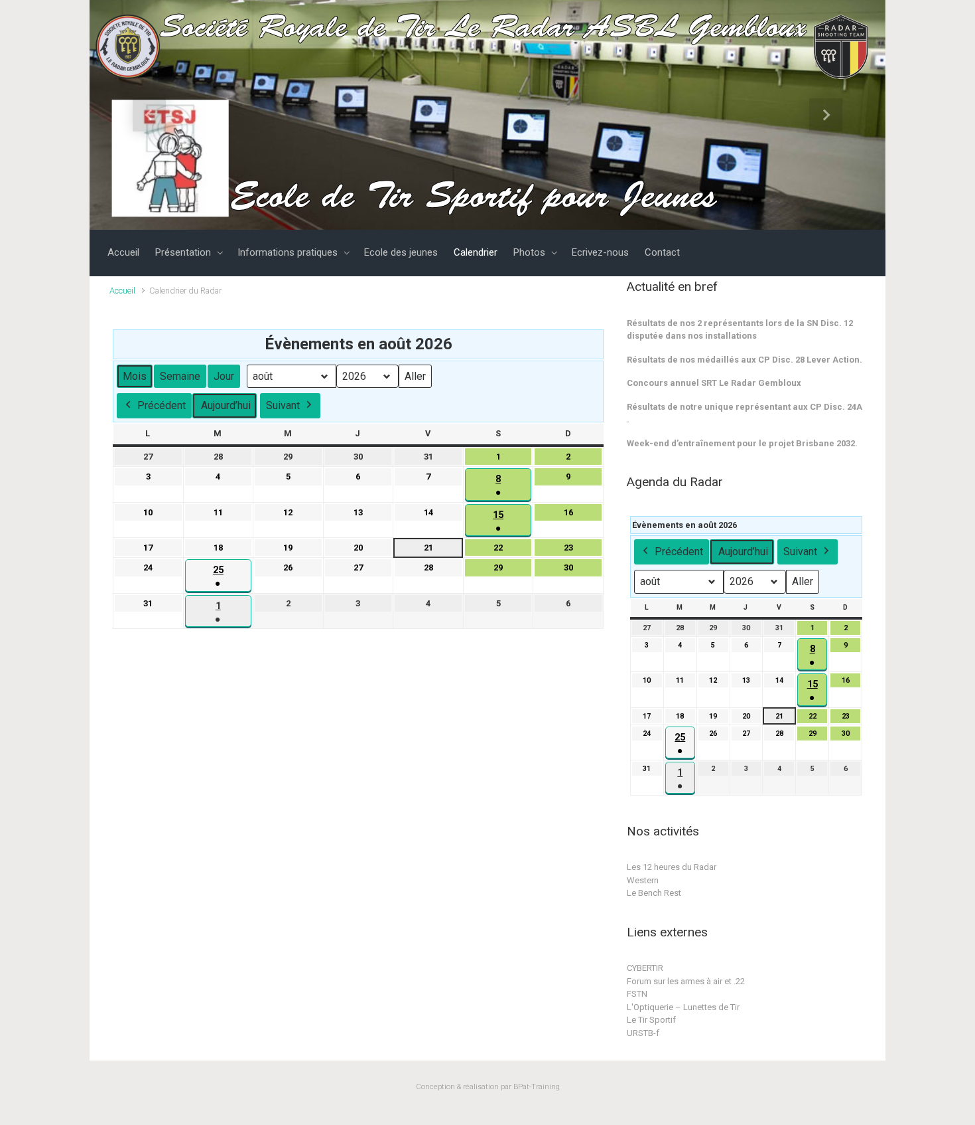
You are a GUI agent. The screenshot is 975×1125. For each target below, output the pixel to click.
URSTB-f (643, 1033)
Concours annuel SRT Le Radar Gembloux (714, 383)
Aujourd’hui (226, 405)
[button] (149, 115)
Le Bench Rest (654, 893)
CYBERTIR (645, 968)
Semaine (180, 376)
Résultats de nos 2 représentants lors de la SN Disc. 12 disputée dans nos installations (740, 329)
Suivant (283, 405)
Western (643, 880)
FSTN (637, 994)
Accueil (122, 291)
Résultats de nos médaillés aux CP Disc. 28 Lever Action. (744, 360)
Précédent (161, 405)
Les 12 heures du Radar (671, 867)
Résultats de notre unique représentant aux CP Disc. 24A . (744, 413)
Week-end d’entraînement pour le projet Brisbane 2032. (742, 443)
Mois (135, 376)
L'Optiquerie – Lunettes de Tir (683, 1007)
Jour (224, 376)
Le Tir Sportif (651, 1020)
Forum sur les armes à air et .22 (686, 981)
